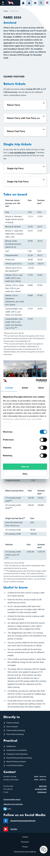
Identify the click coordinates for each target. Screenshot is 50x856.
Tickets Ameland (12, 723)
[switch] (43, 440)
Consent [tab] (9, 388)
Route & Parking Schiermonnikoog (19, 758)
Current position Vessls (11, 799)
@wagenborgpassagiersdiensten (23, 821)
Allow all (25, 467)
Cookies (25, 837)
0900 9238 (43, 786)
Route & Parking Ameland (16, 761)
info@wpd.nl (42, 792)
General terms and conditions (25, 852)
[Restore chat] (43, 849)
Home (5, 11)
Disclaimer (25, 842)
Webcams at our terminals (13, 804)
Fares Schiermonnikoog (15, 734)
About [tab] (41, 388)
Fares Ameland (12, 727)
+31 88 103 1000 (41, 789)
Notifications (11, 746)
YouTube (13, 829)
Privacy (25, 847)
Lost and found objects (14, 765)
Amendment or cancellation (16, 750)
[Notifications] (29, 3)
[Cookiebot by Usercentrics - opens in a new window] (36, 380)
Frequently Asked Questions (17, 754)
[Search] (41, 3)
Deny (25, 474)
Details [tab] (25, 388)
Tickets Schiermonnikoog (15, 730)
